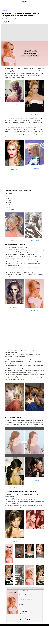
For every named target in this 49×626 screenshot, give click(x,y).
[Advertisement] (24, 32)
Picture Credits (14, 104)
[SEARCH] (47, 4)
